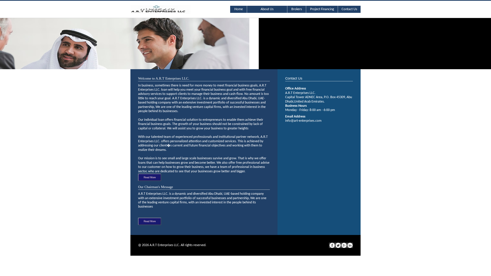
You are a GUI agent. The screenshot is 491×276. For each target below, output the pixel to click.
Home (238, 9)
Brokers (296, 9)
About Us (267, 9)
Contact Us (349, 9)
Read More (150, 177)
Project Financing (322, 9)
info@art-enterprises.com (303, 121)
